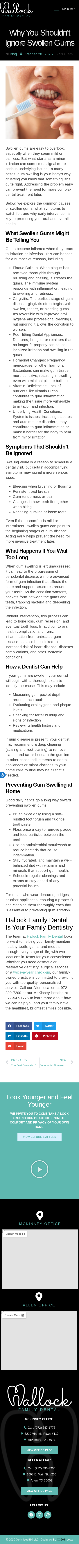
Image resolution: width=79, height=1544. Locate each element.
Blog (13, 54)
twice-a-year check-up (31, 972)
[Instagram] (39, 1515)
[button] (19, 1026)
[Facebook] (31, 1515)
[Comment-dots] (47, 1515)
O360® (61, 1539)
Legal (70, 1539)
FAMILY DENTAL (39, 1410)
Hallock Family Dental (45, 936)
